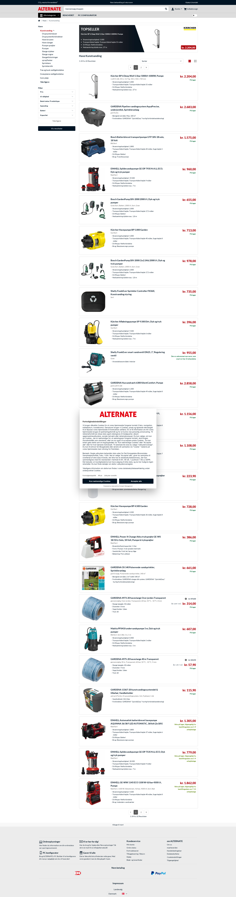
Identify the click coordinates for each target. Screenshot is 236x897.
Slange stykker (48, 51)
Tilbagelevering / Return (136, 854)
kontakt (195, 2)
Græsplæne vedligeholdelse (52, 74)
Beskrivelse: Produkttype (49, 101)
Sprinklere (46, 63)
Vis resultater (56, 128)
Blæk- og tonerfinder (134, 860)
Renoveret (68, 15)
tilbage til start (118, 825)
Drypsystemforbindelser (52, 36)
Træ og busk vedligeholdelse (52, 70)
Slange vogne (47, 54)
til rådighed (44, 96)
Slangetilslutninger (50, 57)
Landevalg (118, 889)
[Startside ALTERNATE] (49, 9)
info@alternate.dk (100, 848)
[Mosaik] (195, 61)
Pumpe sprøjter (48, 45)
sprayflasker (47, 60)
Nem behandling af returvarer (121, 2)
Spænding (44, 106)
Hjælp (187, 2)
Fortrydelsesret (132, 851)
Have (44, 21)
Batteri (42, 110)
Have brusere (47, 39)
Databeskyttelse (173, 854)
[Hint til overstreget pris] (185, 598)
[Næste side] (146, 67)
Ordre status (131, 848)
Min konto (130, 845)
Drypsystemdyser (49, 33)
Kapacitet (44, 115)
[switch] (194, 15)
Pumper (45, 48)
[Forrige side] (130, 67)
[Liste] (189, 61)
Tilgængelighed (172, 860)
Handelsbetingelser (174, 851)
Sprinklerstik (47, 66)
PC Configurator (87, 15)
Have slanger (47, 42)
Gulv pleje (44, 78)
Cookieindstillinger (174, 857)
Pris (41, 92)
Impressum (118, 883)
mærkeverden (172, 848)
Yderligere (44, 82)
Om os (169, 845)
